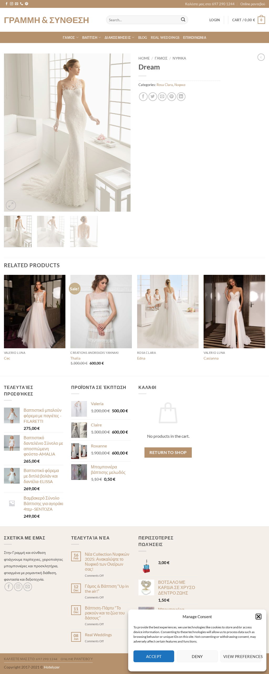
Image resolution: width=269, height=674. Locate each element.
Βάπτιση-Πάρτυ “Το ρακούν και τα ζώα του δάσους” (105, 612)
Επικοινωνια (194, 37)
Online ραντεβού (252, 4)
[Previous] (13, 132)
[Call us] (21, 4)
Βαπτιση (89, 37)
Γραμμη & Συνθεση (46, 20)
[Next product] (261, 57)
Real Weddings (165, 37)
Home (144, 58)
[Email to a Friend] (162, 96)
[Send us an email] (16, 4)
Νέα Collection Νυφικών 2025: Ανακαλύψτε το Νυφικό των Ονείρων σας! (107, 562)
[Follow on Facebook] (6, 4)
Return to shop (168, 452)
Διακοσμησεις (118, 37)
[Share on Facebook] (143, 96)
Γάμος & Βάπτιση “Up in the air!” (107, 588)
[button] (258, 616)
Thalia (75, 358)
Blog (142, 37)
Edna (141, 358)
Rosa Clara (165, 85)
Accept (154, 656)
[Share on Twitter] (152, 96)
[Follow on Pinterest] (26, 4)
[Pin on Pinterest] (171, 96)
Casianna (211, 358)
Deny (197, 656)
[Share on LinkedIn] (181, 96)
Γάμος (161, 58)
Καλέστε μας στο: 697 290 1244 (210, 4)
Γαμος (69, 37)
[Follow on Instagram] (11, 4)
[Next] (121, 132)
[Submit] (183, 19)
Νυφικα (179, 58)
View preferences (242, 656)
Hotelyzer (52, 667)
